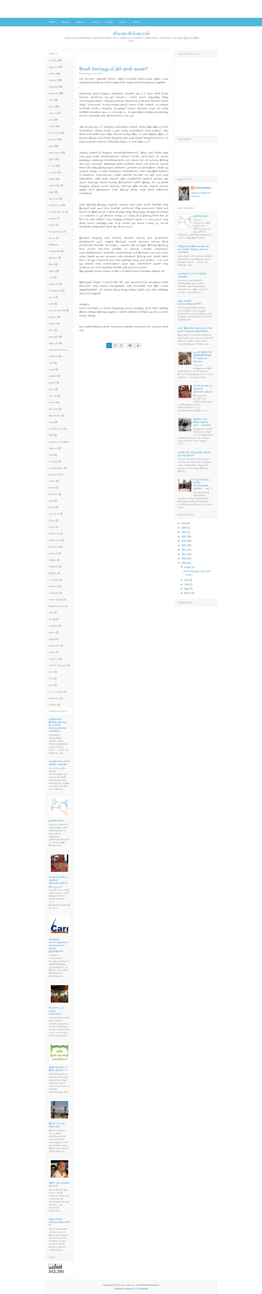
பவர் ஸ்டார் (54, 514)
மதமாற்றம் (53, 336)
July (186, 580)
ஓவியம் (52, 382)
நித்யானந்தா (55, 415)
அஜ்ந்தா (52, 560)
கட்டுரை (109, 22)
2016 (184, 532)
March (187, 593)
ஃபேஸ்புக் (53, 553)
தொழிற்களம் (55, 290)
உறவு (51, 100)
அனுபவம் (80, 22)
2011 (184, 554)
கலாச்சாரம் (54, 132)
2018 (184, 527)
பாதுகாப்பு (53, 658)
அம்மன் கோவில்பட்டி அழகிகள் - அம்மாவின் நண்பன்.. (59, 880)
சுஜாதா (52, 271)
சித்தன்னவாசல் (56, 606)
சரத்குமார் (53, 592)
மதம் (51, 119)
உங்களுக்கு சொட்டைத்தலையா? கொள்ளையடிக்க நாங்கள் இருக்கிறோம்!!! (58, 945)
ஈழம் (51, 362)
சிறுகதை (65, 22)
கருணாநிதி (54, 185)
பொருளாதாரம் (56, 231)
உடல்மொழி (54, 579)
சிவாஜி (52, 619)
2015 (184, 536)
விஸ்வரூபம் (54, 698)
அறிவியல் (53, 566)
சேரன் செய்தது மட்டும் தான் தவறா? (113, 68)
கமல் (51, 454)
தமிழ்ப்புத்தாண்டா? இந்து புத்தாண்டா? (58, 1068)
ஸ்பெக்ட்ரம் (54, 546)
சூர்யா (52, 632)
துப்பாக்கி (53, 409)
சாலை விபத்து (56, 599)
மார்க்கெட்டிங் (55, 205)
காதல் (52, 126)
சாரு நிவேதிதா (56, 468)
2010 (184, 558)
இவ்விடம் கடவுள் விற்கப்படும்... (57, 1125)
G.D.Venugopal (140, 1288)
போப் (51, 330)
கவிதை (52, 218)
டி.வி (51, 277)
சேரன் (52, 487)
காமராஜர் (53, 461)
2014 (184, 541)
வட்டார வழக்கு (56, 691)
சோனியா (53, 494)
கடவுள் (52, 165)
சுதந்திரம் (53, 625)
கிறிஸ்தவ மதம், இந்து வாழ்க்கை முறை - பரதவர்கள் (202, 422)
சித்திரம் (53, 317)
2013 (184, 545)
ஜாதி (51, 146)
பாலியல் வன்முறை (57, 665)
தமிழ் (51, 500)
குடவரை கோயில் (57, 310)
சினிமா (136, 22)
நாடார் (52, 297)
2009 (184, 563)
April (187, 588)
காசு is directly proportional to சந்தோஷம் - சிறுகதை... (202, 357)
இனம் (51, 264)
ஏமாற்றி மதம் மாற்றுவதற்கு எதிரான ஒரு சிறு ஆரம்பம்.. (194, 453)
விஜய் (51, 192)
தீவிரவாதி (53, 284)
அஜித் (52, 179)
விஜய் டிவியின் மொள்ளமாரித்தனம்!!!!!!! (59, 1222)
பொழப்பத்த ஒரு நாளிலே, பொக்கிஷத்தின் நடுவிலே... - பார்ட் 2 (202, 484)
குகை (51, 389)
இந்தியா (53, 573)
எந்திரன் (53, 376)
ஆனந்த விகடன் (56, 211)
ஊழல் (52, 369)
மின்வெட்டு (54, 533)
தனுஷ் (52, 639)
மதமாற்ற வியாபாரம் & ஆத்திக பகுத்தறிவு (59, 762)
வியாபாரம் (53, 198)
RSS (51, 435)
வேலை (52, 238)
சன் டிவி (53, 395)
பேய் (51, 678)
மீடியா (51, 106)
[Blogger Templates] (167, 348)
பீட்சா (51, 671)
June (187, 584)
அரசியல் (95, 22)
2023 (184, 523)
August (188, 567)
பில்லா (52, 520)
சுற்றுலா (52, 323)
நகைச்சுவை (54, 152)
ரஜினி (51, 159)
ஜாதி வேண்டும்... (57, 820)
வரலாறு (52, 172)
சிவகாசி (123, 22)
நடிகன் (52, 652)
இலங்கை (53, 257)
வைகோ (52, 704)
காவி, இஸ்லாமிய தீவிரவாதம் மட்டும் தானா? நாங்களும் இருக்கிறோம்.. (195, 329)
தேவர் (52, 507)
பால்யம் (52, 113)
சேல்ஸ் (52, 225)
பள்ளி (51, 303)
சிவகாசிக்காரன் (132, 33)
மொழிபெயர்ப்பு (56, 428)
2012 (184, 549)
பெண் (52, 527)
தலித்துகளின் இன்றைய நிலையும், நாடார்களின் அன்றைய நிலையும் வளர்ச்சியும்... (58, 725)
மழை (51, 422)
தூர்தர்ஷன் (54, 645)
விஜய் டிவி (53, 343)
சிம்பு (51, 612)
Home (51, 22)
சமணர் (52, 402)
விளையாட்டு (55, 540)
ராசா (51, 685)
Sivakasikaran (203, 188)
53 (130, 345)
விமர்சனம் (53, 93)
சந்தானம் (53, 586)
